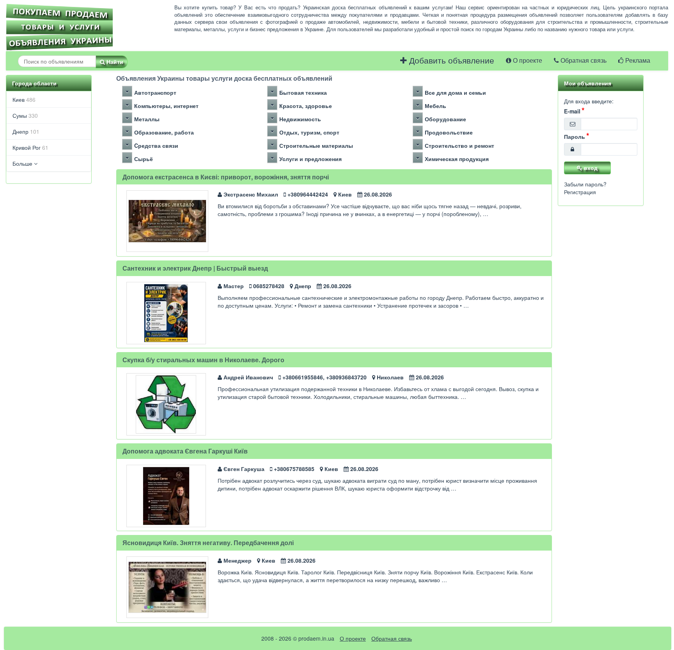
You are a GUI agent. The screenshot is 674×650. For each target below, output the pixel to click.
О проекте (526, 60)
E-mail (572, 111)
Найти (114, 62)
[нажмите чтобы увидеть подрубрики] (127, 91)
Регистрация (580, 192)
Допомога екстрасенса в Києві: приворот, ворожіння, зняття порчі (225, 176)
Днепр (25, 131)
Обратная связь (583, 60)
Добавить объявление (450, 60)
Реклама (637, 60)
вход (590, 168)
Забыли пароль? (585, 184)
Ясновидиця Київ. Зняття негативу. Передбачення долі (208, 542)
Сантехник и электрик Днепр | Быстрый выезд (195, 268)
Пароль (574, 136)
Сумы (25, 115)
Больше (23, 163)
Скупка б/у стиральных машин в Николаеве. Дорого (203, 359)
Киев (23, 99)
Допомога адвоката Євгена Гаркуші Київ (185, 450)
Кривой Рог (30, 147)
